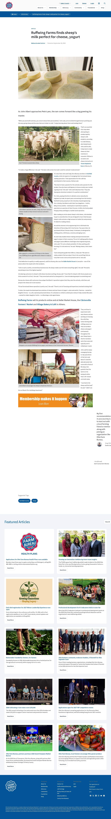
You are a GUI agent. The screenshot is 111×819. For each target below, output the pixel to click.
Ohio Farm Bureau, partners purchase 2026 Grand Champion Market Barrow (28, 755)
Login (92, 3)
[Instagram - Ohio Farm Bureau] (98, 795)
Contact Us (60, 784)
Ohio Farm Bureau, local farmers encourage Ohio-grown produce (80, 754)
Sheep (34, 501)
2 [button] (6, 483)
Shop (102, 8)
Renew (84, 3)
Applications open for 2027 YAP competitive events (76, 708)
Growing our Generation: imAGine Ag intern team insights (78, 559)
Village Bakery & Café (46, 304)
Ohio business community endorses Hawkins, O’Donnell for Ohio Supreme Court (80, 659)
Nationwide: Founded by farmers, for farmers (21, 658)
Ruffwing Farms (25, 300)
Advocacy (66, 8)
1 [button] (4, 483)
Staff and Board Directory (64, 786)
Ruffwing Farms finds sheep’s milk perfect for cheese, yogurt (51, 14)
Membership (53, 8)
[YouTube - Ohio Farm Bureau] (101, 795)
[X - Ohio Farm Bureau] (93, 795)
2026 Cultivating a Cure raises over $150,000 (20, 708)
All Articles (24, 14)
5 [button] (11, 483)
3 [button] (8, 483)
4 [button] (9, 483)
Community (78, 8)
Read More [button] (10, 568)
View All (107, 522)
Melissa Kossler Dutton (38, 43)
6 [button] (13, 483)
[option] (102, 428)
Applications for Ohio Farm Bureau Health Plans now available (27, 559)
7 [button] (15, 483)
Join (77, 3)
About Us (40, 8)
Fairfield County (24, 501)
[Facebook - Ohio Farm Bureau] (90, 795)
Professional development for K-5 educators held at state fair (79, 608)
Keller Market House (69, 261)
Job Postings (60, 789)
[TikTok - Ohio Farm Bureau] (104, 795)
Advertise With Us (62, 796)
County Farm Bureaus (63, 798)
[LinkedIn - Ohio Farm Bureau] (96, 795)
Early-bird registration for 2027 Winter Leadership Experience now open (28, 608)
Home (15, 14)
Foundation (91, 8)
